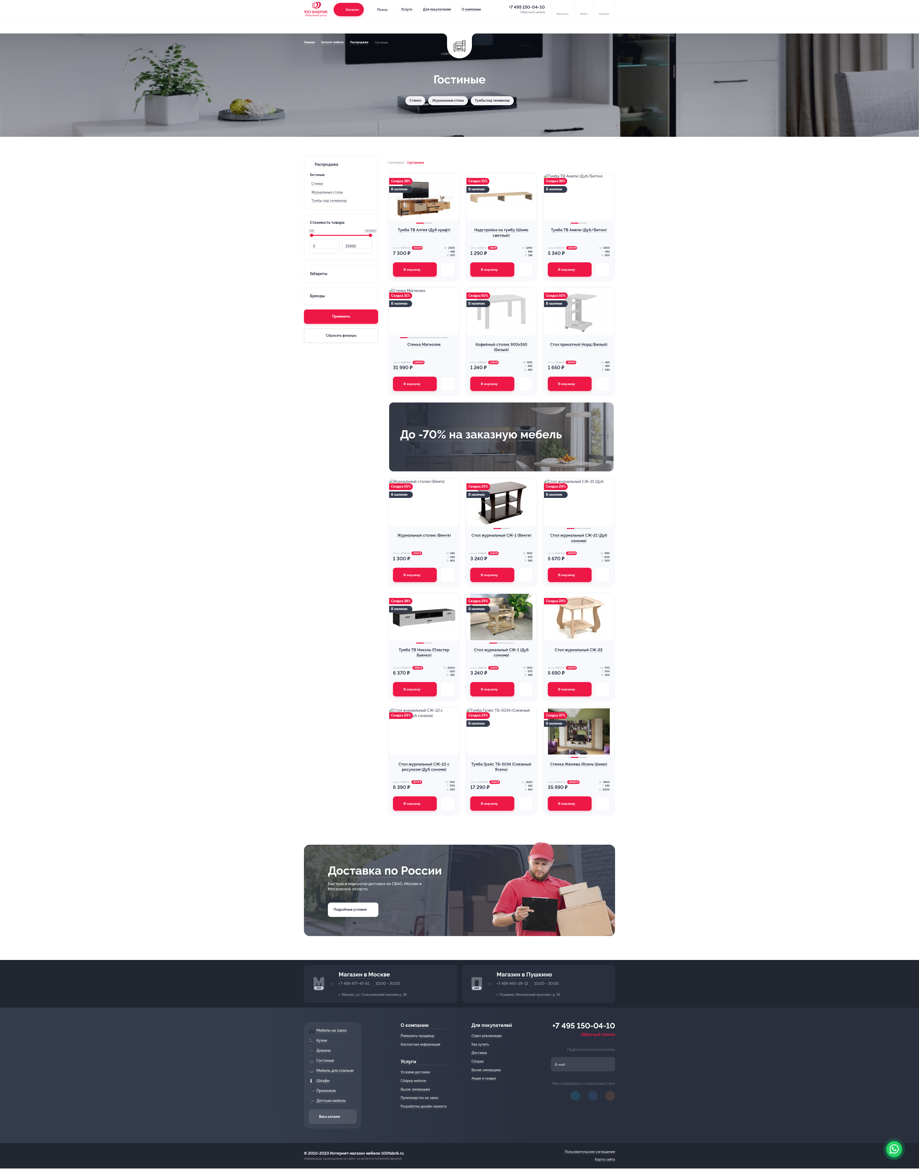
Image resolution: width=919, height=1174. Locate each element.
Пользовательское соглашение (590, 1152)
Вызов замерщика (415, 1089)
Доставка (479, 1053)
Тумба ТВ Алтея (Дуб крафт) (424, 230)
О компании (471, 9)
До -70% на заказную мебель (481, 434)
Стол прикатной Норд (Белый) (578, 344)
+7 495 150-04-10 (527, 7)
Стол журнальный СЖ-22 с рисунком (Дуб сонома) (423, 767)
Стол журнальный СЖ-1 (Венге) (501, 535)
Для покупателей (437, 9)
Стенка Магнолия (424, 344)
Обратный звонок (598, 1034)
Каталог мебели (332, 42)
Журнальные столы (448, 100)
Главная (309, 42)
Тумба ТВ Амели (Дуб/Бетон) (579, 230)
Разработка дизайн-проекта (424, 1106)
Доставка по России (385, 870)
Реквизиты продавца (417, 1036)
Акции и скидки (483, 1078)
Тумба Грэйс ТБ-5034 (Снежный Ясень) (501, 767)
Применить (341, 316)
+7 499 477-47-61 (354, 983)
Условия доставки (415, 1072)
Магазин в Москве (364, 974)
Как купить (480, 1044)
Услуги (406, 9)
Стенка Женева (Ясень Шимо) (578, 764)
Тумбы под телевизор (492, 100)
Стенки (415, 100)
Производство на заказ (419, 1098)
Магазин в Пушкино (524, 974)
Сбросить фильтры (341, 335)
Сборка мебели (413, 1081)
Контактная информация (420, 1044)
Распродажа (359, 42)
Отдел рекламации (486, 1036)
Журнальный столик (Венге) (424, 535)
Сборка (477, 1061)
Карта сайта (605, 1159)
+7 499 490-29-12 (512, 983)
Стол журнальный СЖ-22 (579, 650)
